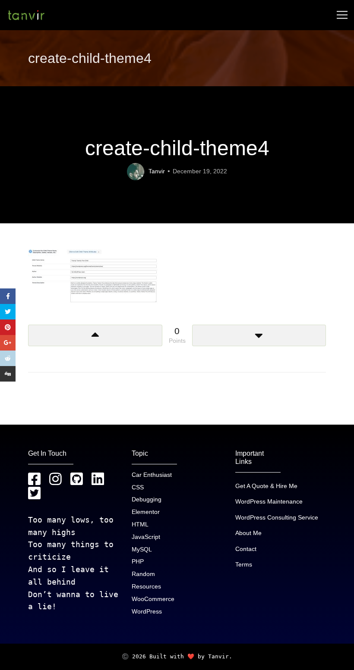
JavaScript (146, 536)
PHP (138, 561)
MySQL (142, 549)
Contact (245, 548)
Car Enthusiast (152, 474)
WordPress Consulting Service (276, 517)
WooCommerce (153, 598)
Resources (146, 586)
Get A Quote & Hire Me (266, 485)
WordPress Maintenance (269, 501)
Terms (243, 564)
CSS (138, 487)
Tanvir (157, 171)
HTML (140, 524)
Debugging (146, 499)
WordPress (147, 611)
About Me (248, 532)
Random (143, 573)
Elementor (146, 511)
